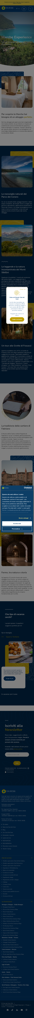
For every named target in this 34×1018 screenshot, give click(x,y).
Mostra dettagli (23, 518)
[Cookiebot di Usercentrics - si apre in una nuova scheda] (24, 488)
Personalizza (16, 529)
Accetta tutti (17, 523)
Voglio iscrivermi (17, 319)
